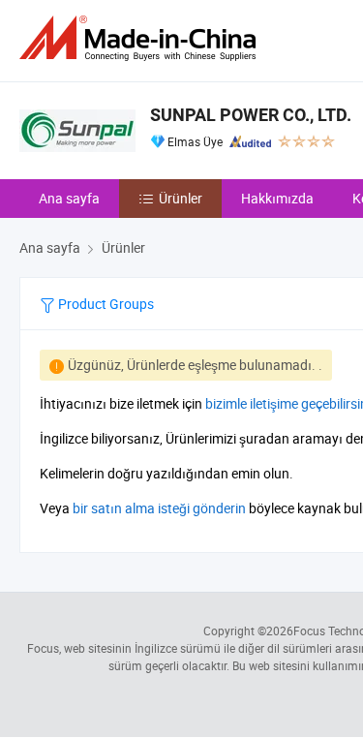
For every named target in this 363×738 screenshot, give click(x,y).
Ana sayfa (69, 198)
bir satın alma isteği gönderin (159, 508)
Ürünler (180, 198)
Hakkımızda (277, 198)
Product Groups (104, 303)
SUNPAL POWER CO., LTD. (250, 115)
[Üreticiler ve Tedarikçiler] (141, 38)
